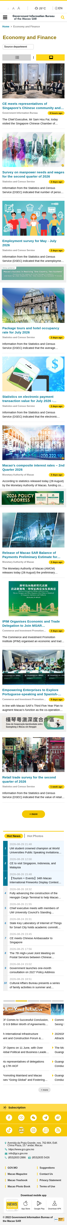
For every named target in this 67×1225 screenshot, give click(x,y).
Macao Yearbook (17, 1180)
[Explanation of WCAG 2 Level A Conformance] (59, 1219)
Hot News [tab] (14, 836)
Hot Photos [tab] (35, 836)
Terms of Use (47, 1186)
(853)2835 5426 (41, 1157)
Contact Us (46, 1174)
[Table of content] (4, 17)
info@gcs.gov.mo (18, 1153)
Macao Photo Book (19, 1186)
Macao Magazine (17, 1174)
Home (5, 26)
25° (42, 8)
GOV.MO (12, 1167)
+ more (57, 1090)
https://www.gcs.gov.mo (21, 1149)
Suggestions (47, 1167)
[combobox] (18, 46)
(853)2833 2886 (17, 1157)
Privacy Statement (50, 1180)
